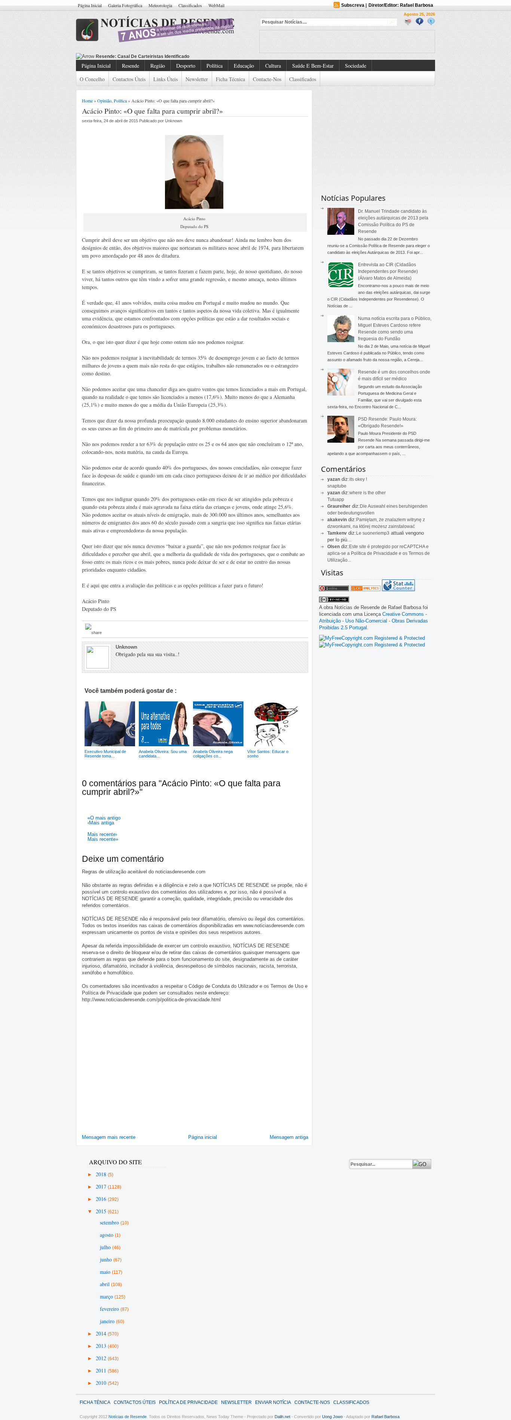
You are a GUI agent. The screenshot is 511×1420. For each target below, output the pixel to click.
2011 (102, 1370)
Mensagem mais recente (108, 1137)
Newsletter (197, 79)
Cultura (273, 65)
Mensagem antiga (289, 1137)
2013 (102, 1345)
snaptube (336, 486)
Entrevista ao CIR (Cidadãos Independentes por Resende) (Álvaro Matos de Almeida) (388, 271)
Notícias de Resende (127, 1416)
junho (106, 1259)
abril (105, 1284)
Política (214, 65)
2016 (102, 1198)
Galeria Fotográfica (125, 5)
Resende (130, 65)
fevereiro (110, 1308)
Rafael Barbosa (385, 1416)
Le (359, 533)
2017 (102, 1186)
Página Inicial (90, 5)
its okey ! (358, 479)
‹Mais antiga (101, 822)
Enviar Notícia (273, 1402)
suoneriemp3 (375, 533)
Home (87, 101)
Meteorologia (160, 5)
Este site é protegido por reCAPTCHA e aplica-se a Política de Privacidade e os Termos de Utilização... (378, 553)
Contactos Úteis (129, 79)
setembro (110, 1222)
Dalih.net (282, 1416)
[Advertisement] (347, 41)
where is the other (367, 492)
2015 (102, 1211)
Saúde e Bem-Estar (313, 65)
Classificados (190, 5)
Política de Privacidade (188, 1402)
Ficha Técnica (230, 79)
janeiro (108, 1321)
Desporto (185, 65)
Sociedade (355, 65)
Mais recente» (103, 839)
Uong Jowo (332, 1416)
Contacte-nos (267, 79)
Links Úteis (165, 79)
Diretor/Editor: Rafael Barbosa (400, 5)
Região (157, 65)
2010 (102, 1382)
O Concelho (92, 79)
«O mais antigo (104, 817)
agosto (107, 1234)
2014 (102, 1333)
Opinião (104, 101)
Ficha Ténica (95, 1402)
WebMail (216, 5)
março (107, 1296)
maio (106, 1271)
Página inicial (202, 1137)
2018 (102, 1174)
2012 (102, 1358)
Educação (244, 65)
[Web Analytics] (365, 589)
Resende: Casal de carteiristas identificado (142, 56)
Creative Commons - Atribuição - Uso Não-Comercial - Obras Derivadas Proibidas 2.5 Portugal (373, 620)
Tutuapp (335, 499)
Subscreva (352, 5)
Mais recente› (102, 834)
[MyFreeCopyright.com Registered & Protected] (372, 638)
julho (106, 1247)
